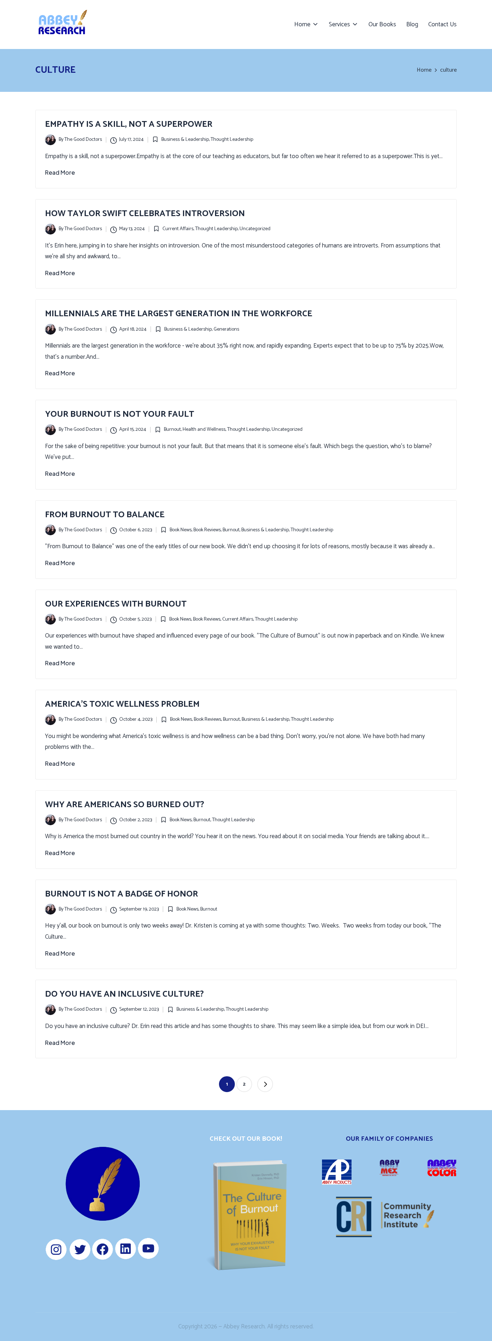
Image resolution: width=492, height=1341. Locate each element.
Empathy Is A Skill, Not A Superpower (129, 124)
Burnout (172, 429)
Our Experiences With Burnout (116, 604)
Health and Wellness (204, 429)
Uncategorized (255, 229)
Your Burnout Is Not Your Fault (119, 414)
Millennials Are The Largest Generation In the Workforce (178, 314)
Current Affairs (177, 229)
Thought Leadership (232, 139)
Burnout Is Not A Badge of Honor (121, 894)
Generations (226, 329)
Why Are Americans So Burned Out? (124, 805)
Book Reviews (207, 530)
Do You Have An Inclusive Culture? (124, 994)
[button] (265, 1084)
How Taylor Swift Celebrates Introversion (145, 214)
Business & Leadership (185, 139)
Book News (181, 530)
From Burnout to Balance (105, 515)
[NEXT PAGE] (265, 1084)
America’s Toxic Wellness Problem (122, 704)
